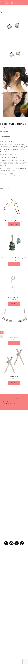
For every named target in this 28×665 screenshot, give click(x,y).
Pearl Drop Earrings (20, 168)
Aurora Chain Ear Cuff (14, 297)
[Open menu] (21, 5)
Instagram (14, 175)
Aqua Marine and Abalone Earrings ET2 (14, 258)
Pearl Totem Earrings (8, 170)
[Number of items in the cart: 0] (24, 4)
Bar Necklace (14, 337)
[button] (1, 12)
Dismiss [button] (21, 3)
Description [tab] (6, 136)
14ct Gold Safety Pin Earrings (14, 220)
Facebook (5, 175)
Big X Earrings (14, 376)
